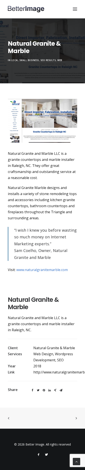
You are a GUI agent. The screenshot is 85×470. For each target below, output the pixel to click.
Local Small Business (25, 60)
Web (59, 60)
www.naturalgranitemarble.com (42, 269)
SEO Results (48, 60)
